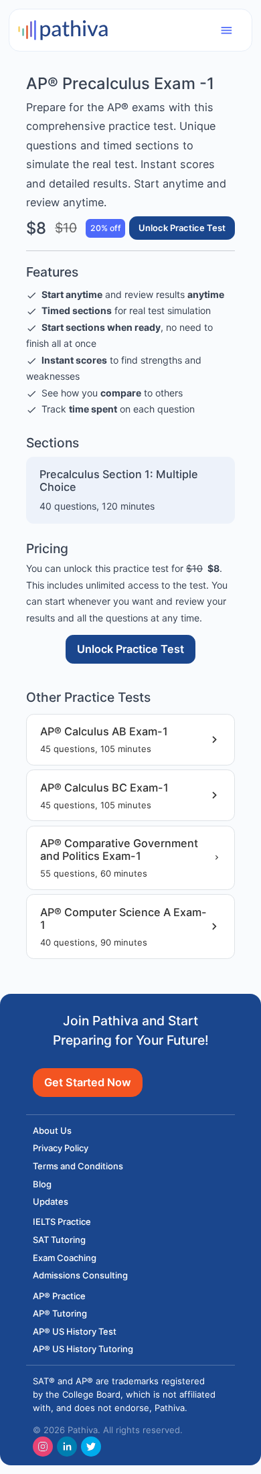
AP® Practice (59, 1296)
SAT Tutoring (59, 1239)
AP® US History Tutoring (83, 1348)
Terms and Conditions (78, 1166)
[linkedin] (67, 1446)
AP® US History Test (74, 1331)
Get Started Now (87, 1082)
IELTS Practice (62, 1221)
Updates (50, 1201)
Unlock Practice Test (182, 227)
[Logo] (63, 29)
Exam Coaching (64, 1257)
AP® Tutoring (60, 1313)
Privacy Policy (60, 1148)
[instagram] (43, 1446)
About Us (52, 1130)
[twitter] (91, 1446)
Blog (42, 1184)
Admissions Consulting (80, 1275)
